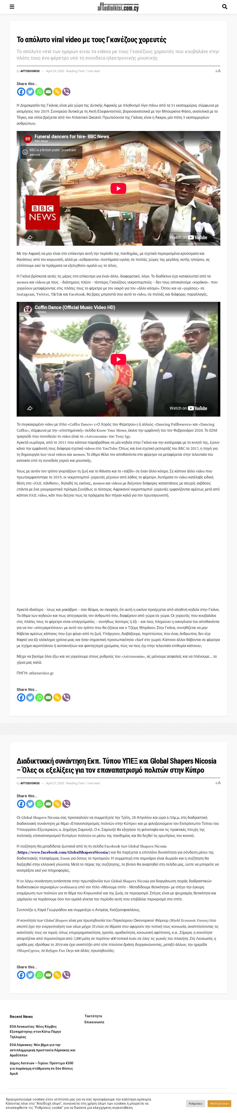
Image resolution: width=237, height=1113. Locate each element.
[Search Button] (224, 7)
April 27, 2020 (55, 783)
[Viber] (66, 92)
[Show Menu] (12, 7)
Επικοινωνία (94, 1022)
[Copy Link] (57, 92)
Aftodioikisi (30, 71)
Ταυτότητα (93, 1016)
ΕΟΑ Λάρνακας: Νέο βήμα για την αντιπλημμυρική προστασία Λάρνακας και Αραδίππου (42, 1050)
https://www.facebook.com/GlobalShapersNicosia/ (63, 852)
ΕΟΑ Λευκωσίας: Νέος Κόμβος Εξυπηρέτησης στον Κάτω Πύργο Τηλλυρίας (35, 1032)
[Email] (48, 92)
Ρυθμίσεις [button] (196, 1103)
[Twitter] (30, 92)
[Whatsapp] (39, 92)
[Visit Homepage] (118, 7)
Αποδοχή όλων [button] (219, 1103)
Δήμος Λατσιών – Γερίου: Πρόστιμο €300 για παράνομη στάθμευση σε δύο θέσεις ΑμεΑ (41, 1068)
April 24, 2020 (55, 71)
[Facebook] (21, 92)
